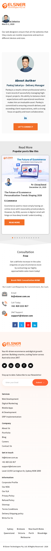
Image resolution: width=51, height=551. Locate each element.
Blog (4, 437)
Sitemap (6, 504)
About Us (6, 428)
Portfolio (6, 432)
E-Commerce (10, 200)
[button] (12, 237)
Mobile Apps (7, 407)
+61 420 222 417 (19, 306)
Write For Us (7, 518)
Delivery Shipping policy (12, 513)
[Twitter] (4, 365)
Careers (5, 441)
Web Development (10, 399)
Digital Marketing (10, 403)
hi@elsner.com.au (20, 296)
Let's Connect (25, 126)
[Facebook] (24, 365)
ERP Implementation (11, 416)
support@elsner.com (22, 316)
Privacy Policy (8, 495)
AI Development (9, 412)
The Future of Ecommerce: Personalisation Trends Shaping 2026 (23, 194)
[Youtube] (30, 365)
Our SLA (5, 491)
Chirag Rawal (40, 184)
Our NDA (6, 486)
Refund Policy (8, 500)
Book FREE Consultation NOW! (25, 280)
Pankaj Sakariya (12, 21)
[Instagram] (17, 365)
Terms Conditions (10, 509)
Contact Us (7, 446)
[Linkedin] (10, 365)
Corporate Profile (10, 482)
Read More (14, 222)
